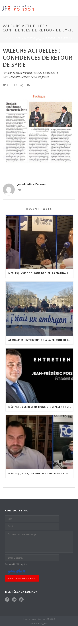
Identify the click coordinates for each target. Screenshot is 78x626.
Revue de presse (40, 77)
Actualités (14, 77)
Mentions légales (39, 623)
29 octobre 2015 (48, 72)
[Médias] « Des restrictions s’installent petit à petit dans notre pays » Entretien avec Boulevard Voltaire (40, 406)
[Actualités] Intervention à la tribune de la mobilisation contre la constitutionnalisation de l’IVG (40, 340)
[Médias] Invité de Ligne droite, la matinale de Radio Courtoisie (40, 273)
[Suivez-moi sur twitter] (14, 599)
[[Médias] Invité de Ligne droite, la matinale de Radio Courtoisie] (39, 242)
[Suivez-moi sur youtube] (21, 599)
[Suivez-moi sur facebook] (7, 599)
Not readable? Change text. (16, 564)
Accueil (9, 38)
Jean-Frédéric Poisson (19, 72)
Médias (25, 77)
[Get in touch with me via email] (19, 190)
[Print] (30, 85)
